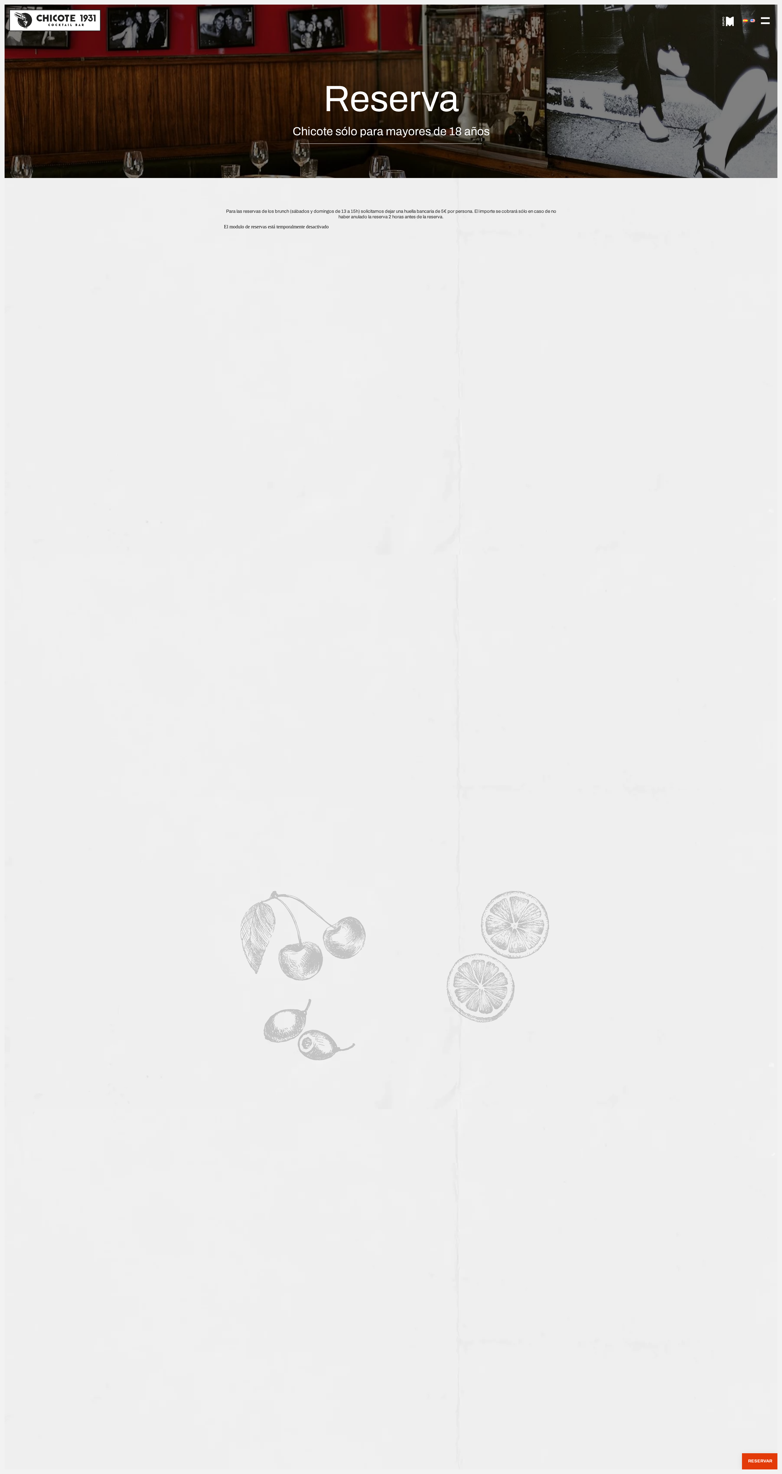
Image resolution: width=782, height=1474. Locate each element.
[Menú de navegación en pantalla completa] (765, 20)
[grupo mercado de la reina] (728, 20)
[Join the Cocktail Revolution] (55, 20)
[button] (759, 1461)
